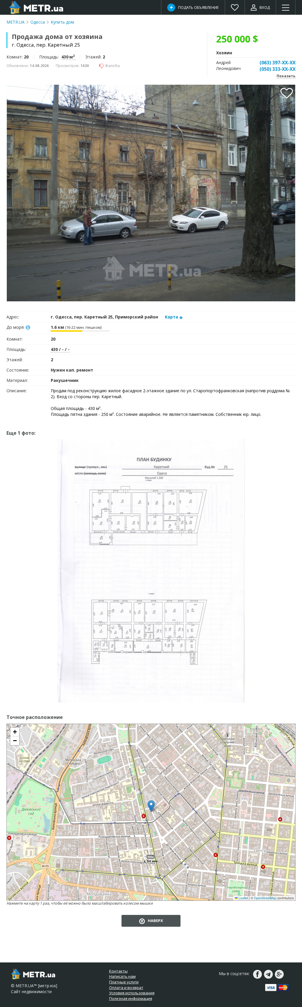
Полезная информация (130, 998)
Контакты (118, 971)
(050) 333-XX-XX (278, 69)
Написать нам (122, 976)
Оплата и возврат (126, 987)
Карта (171, 317)
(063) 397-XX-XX (278, 63)
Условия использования (132, 992)
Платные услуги (124, 982)
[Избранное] (235, 7)
